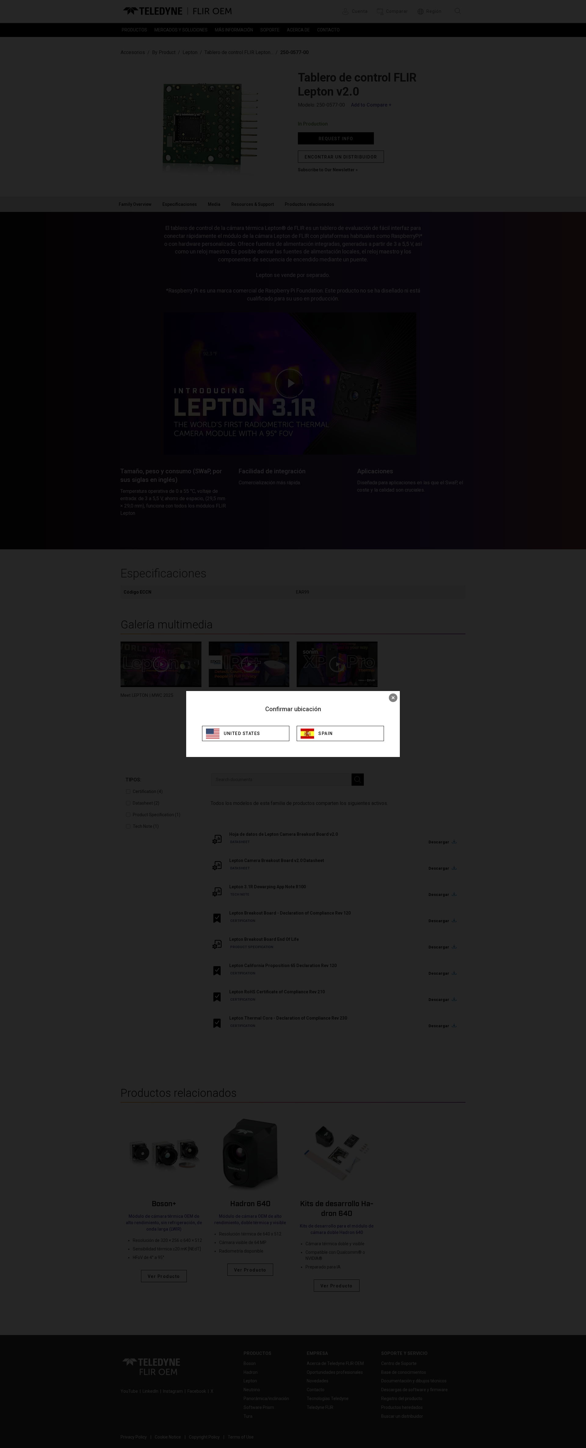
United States (242, 733)
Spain (325, 733)
